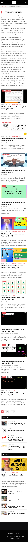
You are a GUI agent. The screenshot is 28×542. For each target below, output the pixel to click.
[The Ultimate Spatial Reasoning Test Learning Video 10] (14, 160)
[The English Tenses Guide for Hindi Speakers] (4, 430)
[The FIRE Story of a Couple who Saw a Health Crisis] (4, 491)
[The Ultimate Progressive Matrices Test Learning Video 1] (14, 287)
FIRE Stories (5, 458)
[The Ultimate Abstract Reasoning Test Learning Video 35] (14, 96)
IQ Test (3, 281)
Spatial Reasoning (6, 154)
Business (18, 538)
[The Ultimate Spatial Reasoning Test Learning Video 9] (14, 191)
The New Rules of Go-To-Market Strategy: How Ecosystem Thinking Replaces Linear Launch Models (16, 439)
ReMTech (17, 533)
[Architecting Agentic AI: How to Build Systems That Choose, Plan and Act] (4, 423)
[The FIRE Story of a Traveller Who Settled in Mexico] (14, 464)
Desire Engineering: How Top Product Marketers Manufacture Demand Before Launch (17, 448)
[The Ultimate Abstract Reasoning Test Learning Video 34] (14, 128)
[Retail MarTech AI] (14, 2)
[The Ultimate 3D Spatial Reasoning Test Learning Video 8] (14, 318)
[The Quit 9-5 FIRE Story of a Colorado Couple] (4, 498)
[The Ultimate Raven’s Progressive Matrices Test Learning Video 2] (14, 255)
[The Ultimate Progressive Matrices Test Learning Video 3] (14, 223)
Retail (11, 536)
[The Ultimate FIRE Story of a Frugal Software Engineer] (4, 506)
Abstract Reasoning (6, 90)
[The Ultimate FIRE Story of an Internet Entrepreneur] (4, 513)
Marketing (15, 536)
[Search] (26, 2)
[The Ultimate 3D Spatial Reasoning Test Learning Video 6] (14, 382)
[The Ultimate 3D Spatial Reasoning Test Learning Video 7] (14, 350)
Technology (21, 536)
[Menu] (2, 2)
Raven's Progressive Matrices (8, 217)
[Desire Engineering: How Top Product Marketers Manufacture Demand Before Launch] (4, 446)
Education (13, 6)
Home (9, 6)
